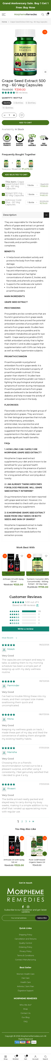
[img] (8, 645)
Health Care (25, 982)
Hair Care (25, 978)
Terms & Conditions (25, 955)
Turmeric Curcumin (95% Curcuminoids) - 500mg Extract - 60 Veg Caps (38, 581)
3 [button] (26, 821)
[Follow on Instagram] (28, 907)
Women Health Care (25, 974)
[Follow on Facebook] (23, 907)
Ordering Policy (25, 947)
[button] (9, 92)
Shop (25, 1009)
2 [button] (22, 821)
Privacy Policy (26, 951)
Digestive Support (25, 991)
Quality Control (25, 943)
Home (4, 22)
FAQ (25, 1021)
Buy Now (29, 7)
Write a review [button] (25, 629)
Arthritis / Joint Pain (25, 986)
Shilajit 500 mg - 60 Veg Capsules (14, 194)
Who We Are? (26, 1005)
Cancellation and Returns (25, 939)
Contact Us (25, 1013)
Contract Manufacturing (25, 960)
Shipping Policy (25, 935)
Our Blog (25, 1017)
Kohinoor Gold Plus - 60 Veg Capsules (13, 202)
